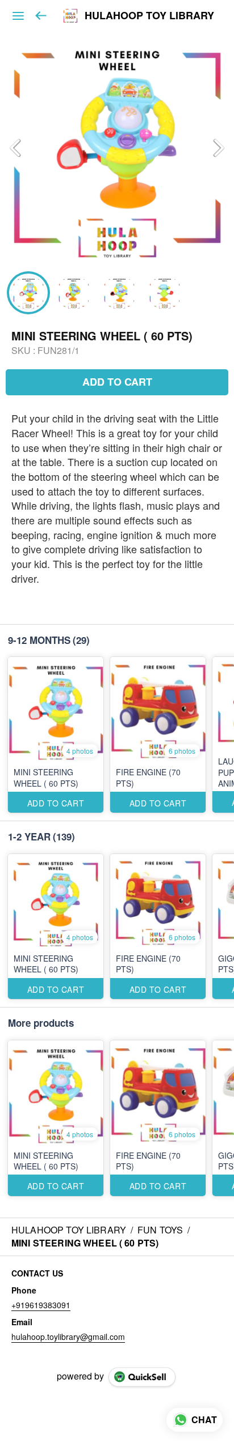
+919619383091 (40, 1304)
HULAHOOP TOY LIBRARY (149, 16)
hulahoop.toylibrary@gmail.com (68, 1336)
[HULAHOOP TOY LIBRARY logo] (70, 15)
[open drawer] (18, 15)
